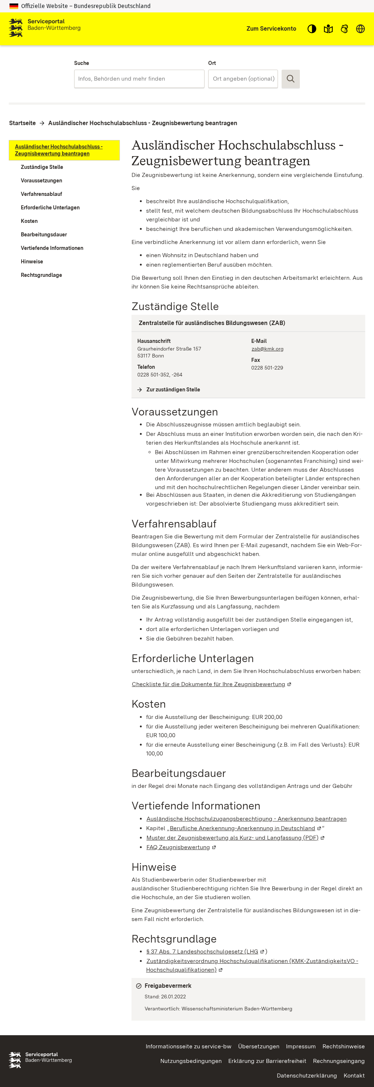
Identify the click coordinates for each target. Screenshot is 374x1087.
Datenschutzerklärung (307, 1075)
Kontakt (354, 1075)
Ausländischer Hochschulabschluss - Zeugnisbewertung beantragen (142, 123)
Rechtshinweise (344, 1046)
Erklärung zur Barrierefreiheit (267, 1060)
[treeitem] (64, 150)
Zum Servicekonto (271, 28)
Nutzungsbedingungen (191, 1060)
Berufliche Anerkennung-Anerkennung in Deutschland (246, 828)
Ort (212, 63)
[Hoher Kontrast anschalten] (312, 28)
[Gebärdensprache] (344, 28)
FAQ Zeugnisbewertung (181, 847)
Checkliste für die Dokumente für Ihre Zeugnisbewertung (212, 684)
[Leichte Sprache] (328, 28)
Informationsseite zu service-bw (189, 1046)
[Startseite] (44, 29)
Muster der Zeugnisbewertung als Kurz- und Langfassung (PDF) (235, 837)
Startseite (22, 123)
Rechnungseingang (339, 1060)
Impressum (301, 1046)
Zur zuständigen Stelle (173, 389)
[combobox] (139, 79)
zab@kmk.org (267, 349)
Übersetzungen (258, 1046)
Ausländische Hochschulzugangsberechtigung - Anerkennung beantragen (246, 818)
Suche (81, 63)
